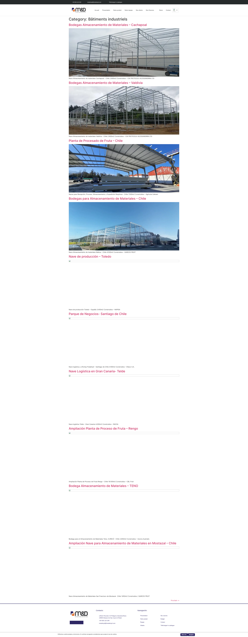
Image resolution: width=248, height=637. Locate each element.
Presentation (106, 10)
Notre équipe (129, 10)
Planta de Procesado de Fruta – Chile (96, 141)
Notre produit (117, 10)
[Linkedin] (177, 2)
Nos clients (139, 10)
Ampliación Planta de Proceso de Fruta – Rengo (103, 428)
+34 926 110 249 (76, 2)
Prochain (175, 600)
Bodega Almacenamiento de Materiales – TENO (103, 486)
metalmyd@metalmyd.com (94, 2)
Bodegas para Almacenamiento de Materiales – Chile (107, 198)
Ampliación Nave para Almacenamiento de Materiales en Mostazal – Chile (122, 543)
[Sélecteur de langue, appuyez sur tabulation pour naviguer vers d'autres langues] (175, 10)
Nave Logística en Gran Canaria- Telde (97, 371)
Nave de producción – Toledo (90, 256)
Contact (168, 10)
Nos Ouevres (150, 10)
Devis (161, 10)
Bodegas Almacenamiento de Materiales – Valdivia (106, 83)
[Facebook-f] (164, 2)
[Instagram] (168, 2)
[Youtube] (172, 2)
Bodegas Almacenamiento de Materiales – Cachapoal (108, 25)
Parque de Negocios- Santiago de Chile (98, 314)
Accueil (97, 10)
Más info (184, 634)
